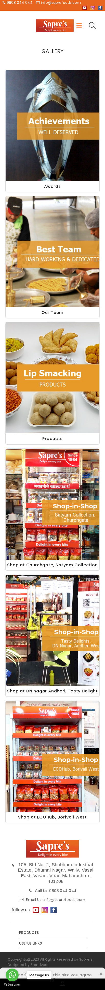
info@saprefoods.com (61, 2)
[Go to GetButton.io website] (12, 984)
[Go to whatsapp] (12, 975)
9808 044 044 (20, 2)
